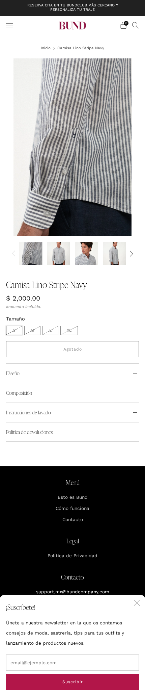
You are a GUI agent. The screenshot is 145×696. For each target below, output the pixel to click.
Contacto (72, 519)
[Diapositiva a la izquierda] (14, 253)
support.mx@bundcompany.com (72, 591)
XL (69, 330)
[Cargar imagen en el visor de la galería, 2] (58, 253)
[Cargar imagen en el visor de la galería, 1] (30, 253)
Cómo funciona (72, 508)
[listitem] (73, 8)
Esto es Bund (73, 497)
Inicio (46, 48)
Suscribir (72, 681)
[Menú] (9, 25)
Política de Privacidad (72, 555)
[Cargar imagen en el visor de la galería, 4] (114, 253)
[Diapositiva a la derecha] (130, 253)
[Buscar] (135, 25)
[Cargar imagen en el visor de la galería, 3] (86, 253)
